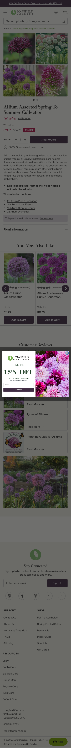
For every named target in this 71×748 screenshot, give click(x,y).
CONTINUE (18, 390)
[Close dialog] (67, 353)
